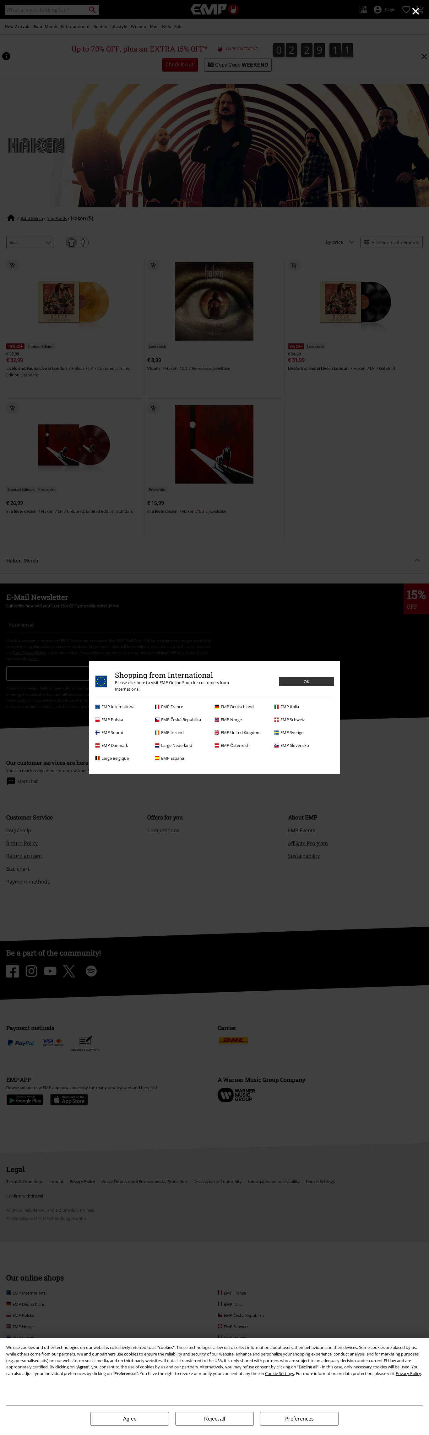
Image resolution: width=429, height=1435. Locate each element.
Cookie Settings (279, 1373)
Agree (130, 1418)
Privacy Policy (408, 1373)
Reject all (214, 1418)
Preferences (299, 1418)
